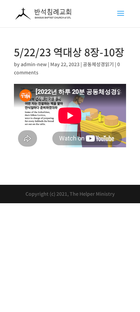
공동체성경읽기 (98, 64)
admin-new (34, 64)
